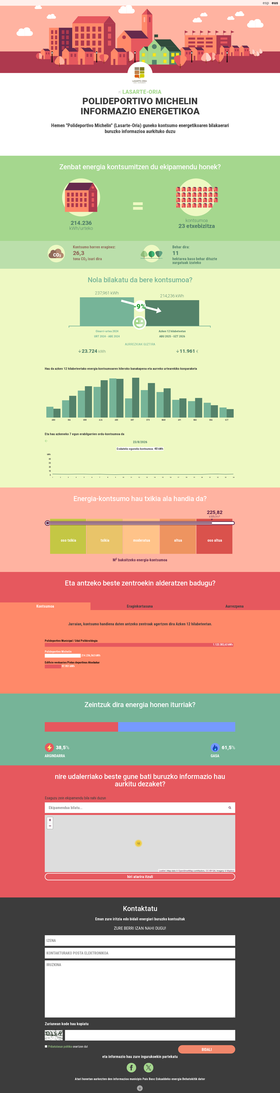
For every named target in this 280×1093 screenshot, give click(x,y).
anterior (46, 440)
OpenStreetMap (185, 870)
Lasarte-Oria (141, 91)
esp (266, 3)
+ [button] (50, 820)
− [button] (50, 826)
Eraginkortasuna (140, 606)
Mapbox (230, 870)
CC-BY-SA (210, 870)
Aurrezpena (235, 606)
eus (275, 3)
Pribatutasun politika (60, 1046)
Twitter (148, 1067)
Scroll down (140, 1088)
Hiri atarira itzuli (140, 876)
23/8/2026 (140, 442)
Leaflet (162, 870)
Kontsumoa (45, 606)
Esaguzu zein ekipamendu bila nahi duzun (75, 798)
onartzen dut (68, 1046)
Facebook (131, 1067)
